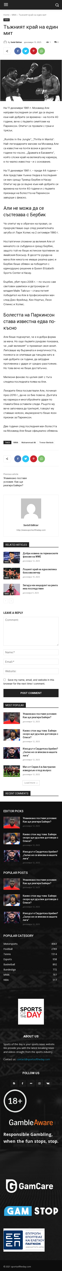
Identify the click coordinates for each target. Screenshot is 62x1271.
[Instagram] (39, 1083)
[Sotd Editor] (5, 42)
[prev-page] (5, 601)
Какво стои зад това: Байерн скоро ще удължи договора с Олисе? (40, 734)
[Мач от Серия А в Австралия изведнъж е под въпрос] (11, 771)
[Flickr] (31, 1083)
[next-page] (11, 601)
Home (6, 14)
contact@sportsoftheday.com (33, 1059)
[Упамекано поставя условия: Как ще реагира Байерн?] (11, 718)
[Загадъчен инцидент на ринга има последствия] (11, 589)
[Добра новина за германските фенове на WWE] (11, 557)
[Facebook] (17, 51)
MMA (14, 14)
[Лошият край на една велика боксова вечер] (11, 573)
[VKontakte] (48, 1083)
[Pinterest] (33, 51)
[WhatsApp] (41, 51)
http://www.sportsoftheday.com (31, 530)
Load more (29, 782)
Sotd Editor (16, 42)
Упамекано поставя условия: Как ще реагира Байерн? (15, 482)
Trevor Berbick (46, 442)
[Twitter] (25, 51)
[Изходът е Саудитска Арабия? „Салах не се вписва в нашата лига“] (11, 753)
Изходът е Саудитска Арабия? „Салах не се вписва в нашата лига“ (40, 752)
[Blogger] (14, 1083)
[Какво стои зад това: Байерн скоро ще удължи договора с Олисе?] (11, 735)
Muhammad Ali (29, 442)
